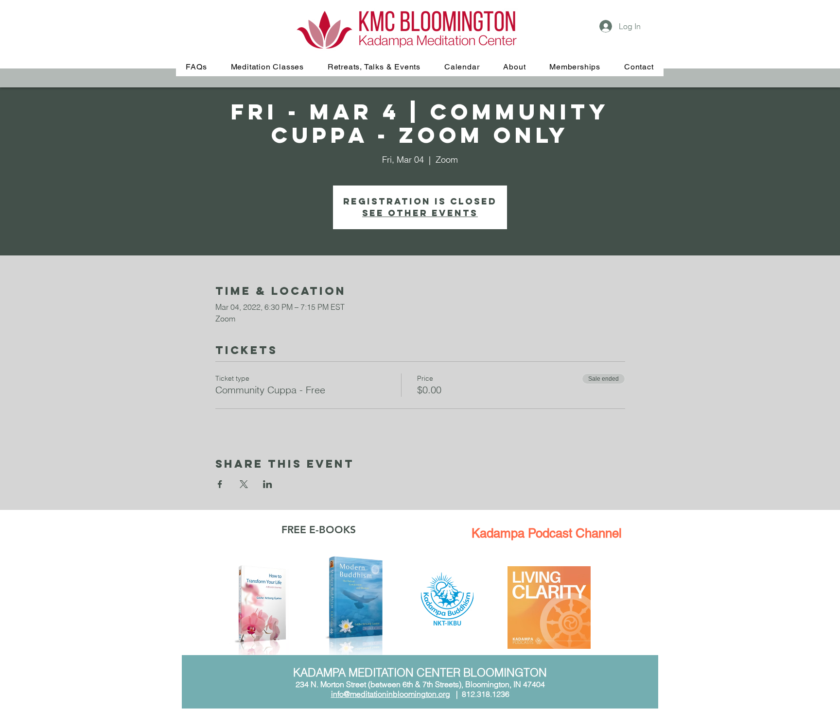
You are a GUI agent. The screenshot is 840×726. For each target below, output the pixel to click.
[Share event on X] (243, 484)
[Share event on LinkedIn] (267, 484)
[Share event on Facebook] (220, 484)
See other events (420, 213)
